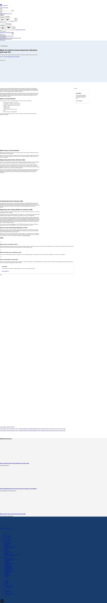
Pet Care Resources (4, 45)
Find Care (2, 17)
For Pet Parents (2, 35)
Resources (12, 21)
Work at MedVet (3, 13)
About (16, 18)
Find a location (2, 528)
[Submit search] (13, 10)
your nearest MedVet (26, 235)
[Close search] (1, 12)
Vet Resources (6, 38)
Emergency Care (9, 13)
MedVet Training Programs (20, 29)
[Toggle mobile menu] (2, 15)
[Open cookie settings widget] (2, 600)
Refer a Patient (10, 32)
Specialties (8, 16)
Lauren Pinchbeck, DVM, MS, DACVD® (12, 56)
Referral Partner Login (4, 32)
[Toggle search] (1, 9)
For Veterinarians (3, 37)
